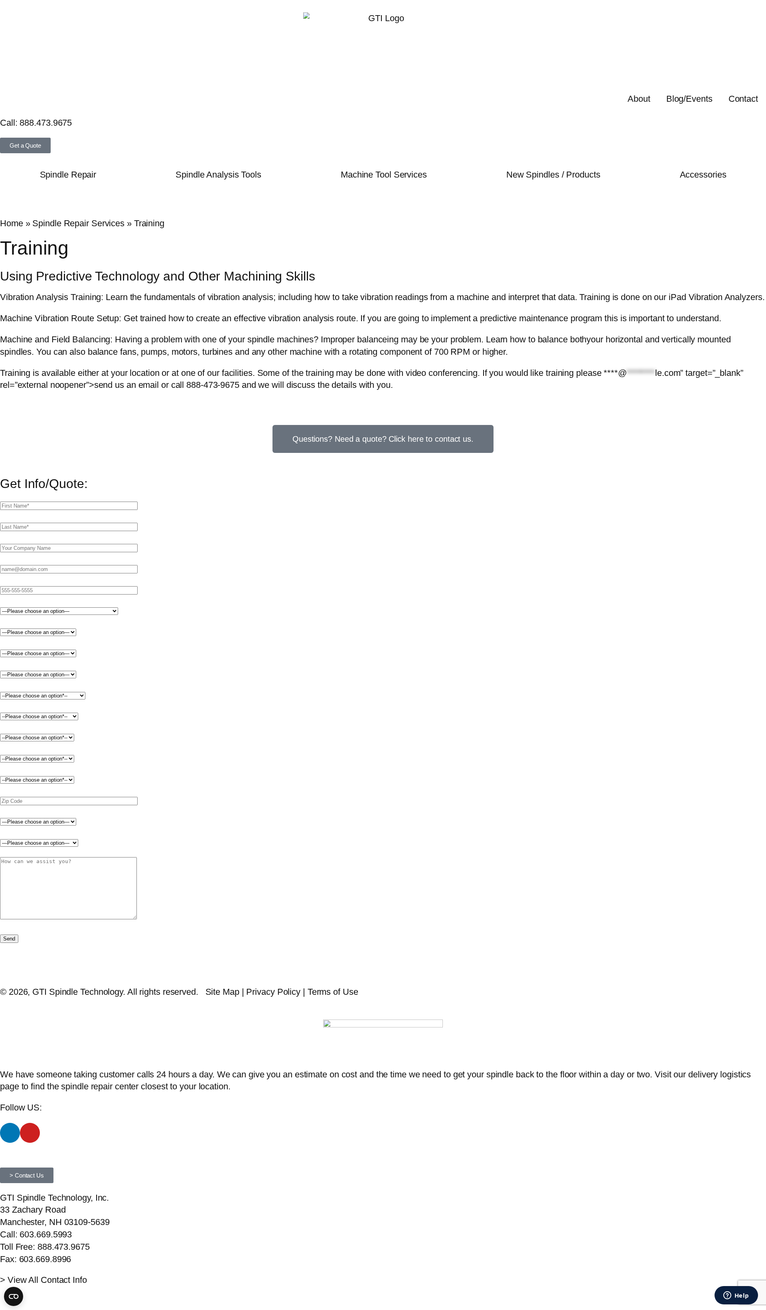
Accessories (703, 175)
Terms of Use (333, 992)
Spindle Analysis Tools (218, 175)
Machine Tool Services (384, 175)
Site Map (222, 992)
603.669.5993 (46, 1234)
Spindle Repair (68, 175)
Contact (743, 99)
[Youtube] (30, 1133)
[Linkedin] (10, 1133)
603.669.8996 (45, 1259)
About (639, 99)
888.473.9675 (46, 123)
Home (11, 223)
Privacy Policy (273, 992)
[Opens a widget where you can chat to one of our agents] (736, 1296)
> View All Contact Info (43, 1280)
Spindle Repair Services (78, 223)
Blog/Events (689, 99)
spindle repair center (99, 1086)
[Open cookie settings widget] (13, 1296)
